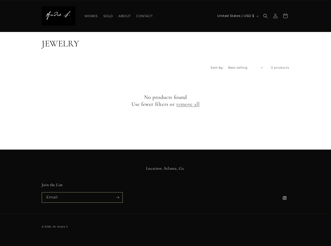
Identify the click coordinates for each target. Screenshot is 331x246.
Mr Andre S (60, 226)
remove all (188, 104)
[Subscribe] (117, 197)
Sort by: (217, 68)
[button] (265, 16)
